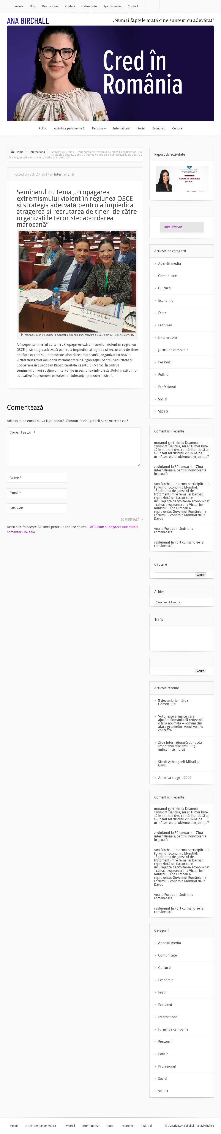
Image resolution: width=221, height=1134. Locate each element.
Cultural (164, 288)
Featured (165, 325)
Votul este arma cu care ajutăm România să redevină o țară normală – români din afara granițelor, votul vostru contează (180, 723)
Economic (165, 300)
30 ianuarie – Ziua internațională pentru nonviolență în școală (180, 470)
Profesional (167, 387)
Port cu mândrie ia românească (173, 530)
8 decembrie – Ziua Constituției (173, 702)
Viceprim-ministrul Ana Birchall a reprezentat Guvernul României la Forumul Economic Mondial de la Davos (180, 512)
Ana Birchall (173, 227)
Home (19, 151)
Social (162, 399)
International (38, 151)
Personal (165, 362)
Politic (163, 375)
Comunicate (167, 276)
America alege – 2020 (174, 778)
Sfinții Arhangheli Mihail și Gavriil (179, 763)
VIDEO (163, 412)
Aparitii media (169, 263)
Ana (157, 529)
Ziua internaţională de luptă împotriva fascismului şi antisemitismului (180, 746)
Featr (162, 313)
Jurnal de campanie (173, 350)
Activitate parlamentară (40, 1125)
